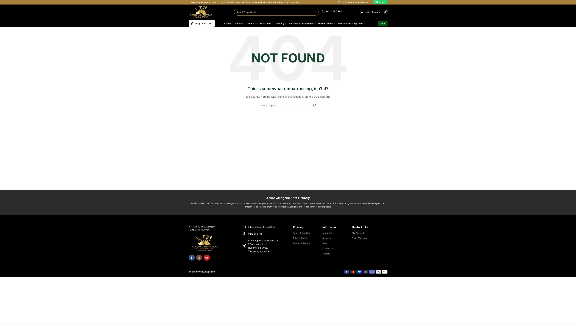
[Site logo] (201, 11)
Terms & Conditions (302, 233)
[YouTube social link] (207, 258)
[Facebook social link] (192, 258)
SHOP (382, 23)
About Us (327, 233)
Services (326, 238)
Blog (324, 243)
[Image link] (204, 242)
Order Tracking (359, 238)
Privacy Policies (300, 238)
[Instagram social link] (199, 258)
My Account (358, 233)
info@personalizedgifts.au (355, 2)
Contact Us (327, 248)
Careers (326, 253)
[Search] (315, 12)
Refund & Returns (301, 243)
